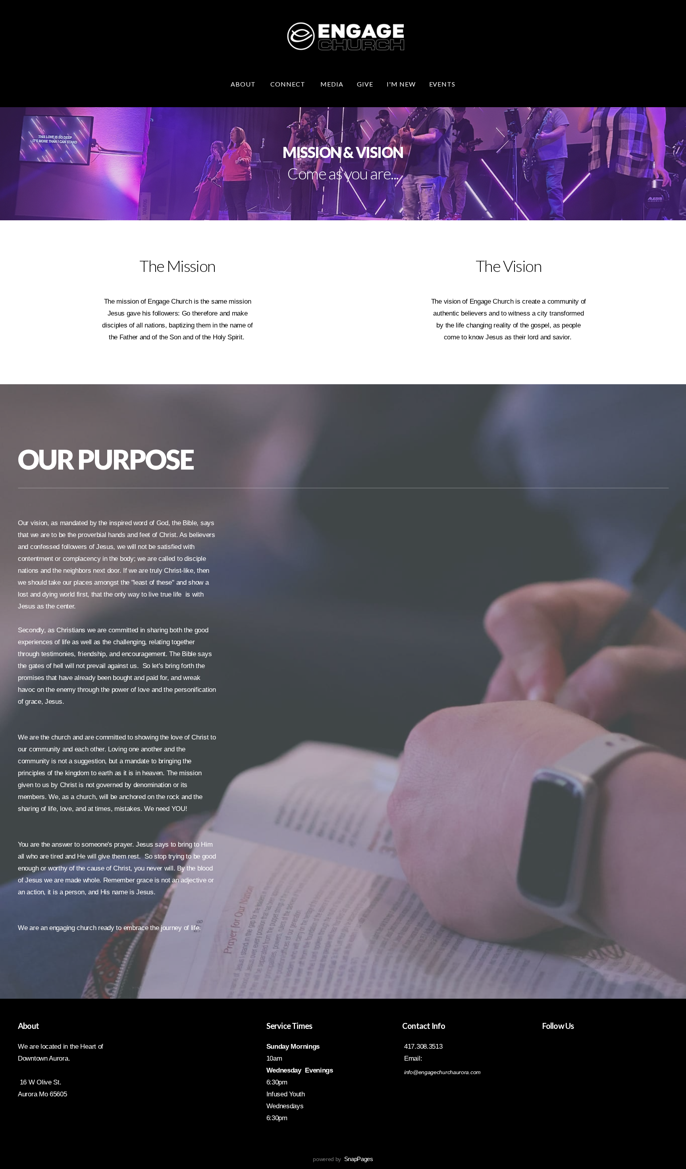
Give (365, 84)
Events (442, 84)
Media (331, 84)
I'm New (401, 84)
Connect (288, 84)
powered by (343, 1159)
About (244, 84)
